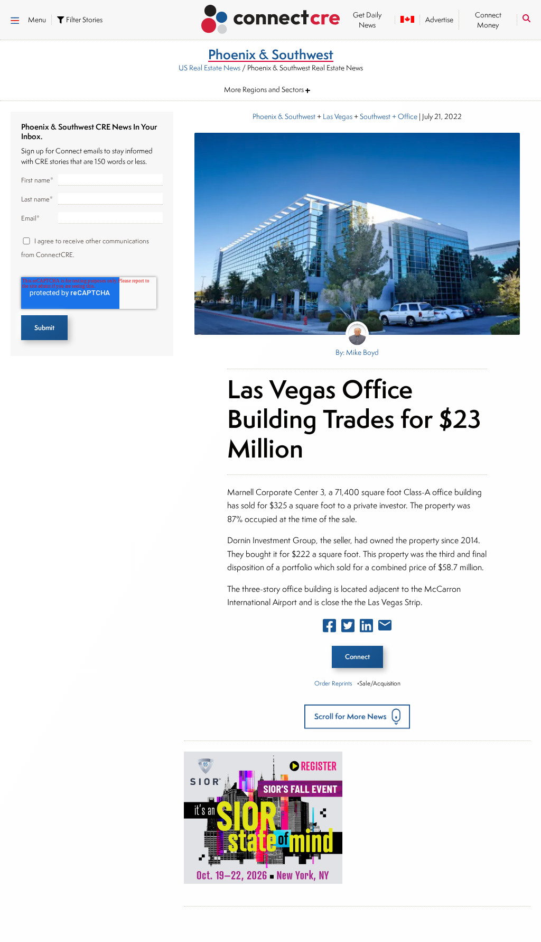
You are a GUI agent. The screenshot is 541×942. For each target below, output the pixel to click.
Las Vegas (337, 116)
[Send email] (384, 627)
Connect (357, 656)
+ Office (403, 116)
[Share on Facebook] (329, 627)
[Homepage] (270, 17)
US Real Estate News (209, 67)
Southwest (375, 116)
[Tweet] (348, 627)
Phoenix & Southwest (284, 116)
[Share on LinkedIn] (366, 627)
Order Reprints (333, 683)
